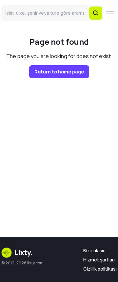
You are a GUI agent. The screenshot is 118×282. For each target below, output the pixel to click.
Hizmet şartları (99, 260)
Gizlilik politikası (100, 269)
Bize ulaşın (94, 250)
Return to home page (59, 72)
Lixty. (23, 252)
